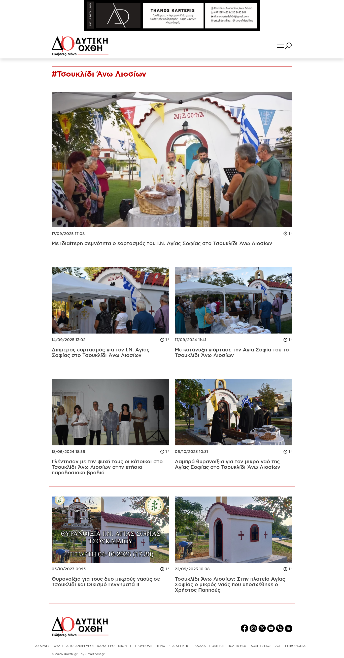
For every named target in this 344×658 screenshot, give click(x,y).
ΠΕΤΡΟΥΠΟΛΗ (141, 645)
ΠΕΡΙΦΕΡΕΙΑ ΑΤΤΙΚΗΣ (172, 645)
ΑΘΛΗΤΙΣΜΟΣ (261, 645)
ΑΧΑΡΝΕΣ (42, 645)
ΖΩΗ (278, 645)
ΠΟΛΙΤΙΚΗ (216, 645)
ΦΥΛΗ (58, 645)
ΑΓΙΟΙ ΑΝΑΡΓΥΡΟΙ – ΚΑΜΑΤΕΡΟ (90, 645)
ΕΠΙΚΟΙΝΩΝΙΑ (295, 645)
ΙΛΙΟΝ (122, 645)
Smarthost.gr (95, 653)
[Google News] (288, 628)
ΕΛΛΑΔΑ (199, 645)
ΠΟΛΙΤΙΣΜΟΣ (237, 645)
